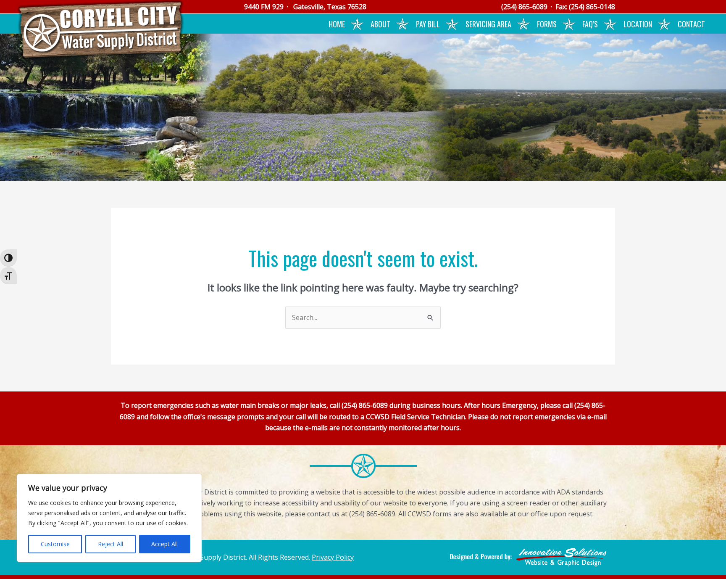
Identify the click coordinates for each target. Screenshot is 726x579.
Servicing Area (488, 24)
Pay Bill (428, 24)
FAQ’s (590, 24)
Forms (547, 24)
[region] (109, 518)
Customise (55, 544)
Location (637, 24)
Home (337, 24)
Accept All (164, 544)
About (380, 24)
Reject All (110, 544)
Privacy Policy (333, 557)
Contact (691, 24)
